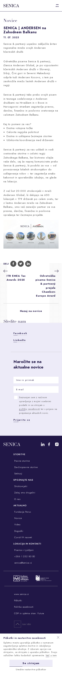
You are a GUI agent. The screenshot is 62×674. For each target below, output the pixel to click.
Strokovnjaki (20, 486)
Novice (17, 518)
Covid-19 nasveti (22, 537)
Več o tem (51, 655)
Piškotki (18, 600)
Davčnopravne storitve (25, 467)
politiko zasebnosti (29, 409)
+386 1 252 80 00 (24, 556)
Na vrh (26, 624)
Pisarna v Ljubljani (23, 550)
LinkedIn (19, 340)
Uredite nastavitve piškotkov (31, 669)
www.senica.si (21, 594)
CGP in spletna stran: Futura (29, 613)
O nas (16, 499)
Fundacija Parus (22, 511)
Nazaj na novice (31, 311)
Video (16, 524)
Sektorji (17, 473)
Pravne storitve (21, 460)
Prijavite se (21, 419)
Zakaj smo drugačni (24, 492)
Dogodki (18, 531)
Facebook (20, 333)
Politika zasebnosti (24, 606)
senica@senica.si (22, 562)
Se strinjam (31, 663)
